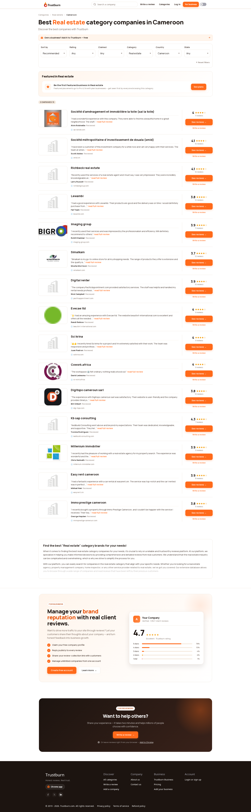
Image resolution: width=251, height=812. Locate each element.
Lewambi (77, 196)
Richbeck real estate (85, 168)
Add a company (111, 789)
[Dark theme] (203, 4)
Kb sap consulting (83, 418)
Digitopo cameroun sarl (87, 390)
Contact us (136, 784)
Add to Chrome (146, 742)
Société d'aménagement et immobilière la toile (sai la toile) (112, 112)
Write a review (147, 4)
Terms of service (121, 806)
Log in (177, 4)
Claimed (102, 47)
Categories (164, 4)
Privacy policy (103, 806)
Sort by (44, 47)
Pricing (157, 784)
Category (132, 47)
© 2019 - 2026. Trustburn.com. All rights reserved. (69, 806)
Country (160, 47)
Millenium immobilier (85, 446)
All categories (110, 779)
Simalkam (78, 252)
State (187, 47)
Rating (73, 47)
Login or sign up (193, 779)
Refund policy (138, 806)
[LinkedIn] (60, 794)
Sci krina (77, 336)
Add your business (163, 789)
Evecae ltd (78, 308)
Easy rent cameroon (85, 474)
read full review (104, 121)
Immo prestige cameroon (88, 502)
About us (135, 779)
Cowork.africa (81, 365)
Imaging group (81, 224)
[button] (54, 53)
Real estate (57, 14)
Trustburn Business (163, 779)
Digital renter (80, 280)
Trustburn (54, 774)
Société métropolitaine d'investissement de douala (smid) (112, 140)
